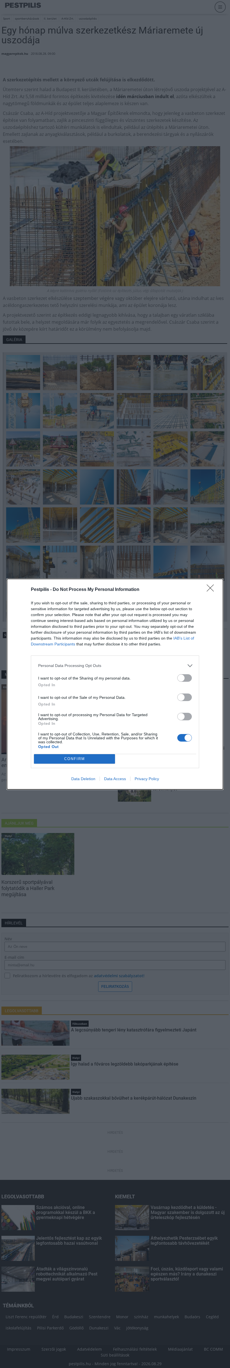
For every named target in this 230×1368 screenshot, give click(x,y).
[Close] (212, 589)
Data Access (115, 779)
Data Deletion (83, 779)
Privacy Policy (147, 779)
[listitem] (115, 666)
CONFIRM (74, 759)
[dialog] (115, 684)
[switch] (184, 678)
